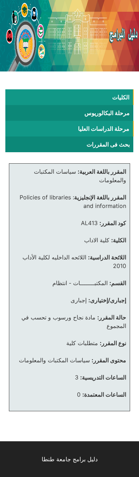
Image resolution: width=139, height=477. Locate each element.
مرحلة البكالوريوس (107, 112)
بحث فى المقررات (108, 144)
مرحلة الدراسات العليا (103, 128)
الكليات (120, 97)
